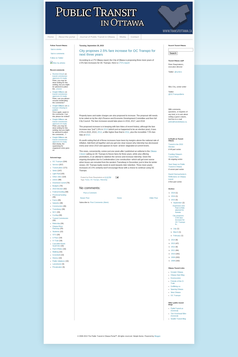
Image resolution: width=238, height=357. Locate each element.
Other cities (57, 177)
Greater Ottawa (177, 272)
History (55, 258)
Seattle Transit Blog (178, 319)
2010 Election (57, 189)
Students (55, 231)
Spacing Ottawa (177, 289)
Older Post (153, 198)
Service (55, 165)
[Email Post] (117, 177)
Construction (57, 206)
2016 (173, 196)
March (176, 232)
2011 (127, 132)
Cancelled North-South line (59, 245)
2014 (105, 129)
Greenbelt (56, 255)
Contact (135, 37)
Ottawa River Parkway (57, 227)
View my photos (59, 63)
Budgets (55, 186)
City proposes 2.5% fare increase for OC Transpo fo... (179, 220)
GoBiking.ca (175, 286)
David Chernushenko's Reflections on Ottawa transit (177, 176)
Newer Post (84, 198)
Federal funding (58, 192)
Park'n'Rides (57, 249)
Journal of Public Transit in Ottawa (97, 37)
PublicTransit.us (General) (177, 309)
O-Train (55, 241)
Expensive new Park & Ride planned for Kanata (179, 209)
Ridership (103, 180)
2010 (88, 135)
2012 (99, 132)
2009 (173, 257)
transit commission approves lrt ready (59, 77)
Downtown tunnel (59, 183)
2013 (173, 243)
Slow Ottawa (176, 292)
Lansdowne (57, 264)
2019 (173, 193)
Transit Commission (60, 218)
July (175, 229)
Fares (87, 180)
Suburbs (55, 203)
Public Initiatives (58, 261)
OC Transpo (94, 180)
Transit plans (57, 168)
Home (51, 37)
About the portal (67, 37)
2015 (173, 200)
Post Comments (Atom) (99, 202)
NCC (54, 212)
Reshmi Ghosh (58, 74)
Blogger (157, 336)
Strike (54, 171)
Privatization (57, 267)
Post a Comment (89, 193)
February (177, 236)
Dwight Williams (58, 92)
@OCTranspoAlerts (176, 94)
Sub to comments (57, 53)
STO (54, 235)
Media (123, 37)
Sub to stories (56, 49)
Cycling (55, 215)
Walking (55, 252)
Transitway (56, 209)
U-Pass (55, 238)
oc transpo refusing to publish (60, 108)
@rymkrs (178, 72)
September (177, 203)
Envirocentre (176, 278)
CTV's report (124, 63)
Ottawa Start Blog (177, 275)
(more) (59, 89)
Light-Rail (56, 174)
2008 (173, 261)
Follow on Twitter (56, 58)
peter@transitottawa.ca (177, 122)
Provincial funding (59, 195)
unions (55, 180)
